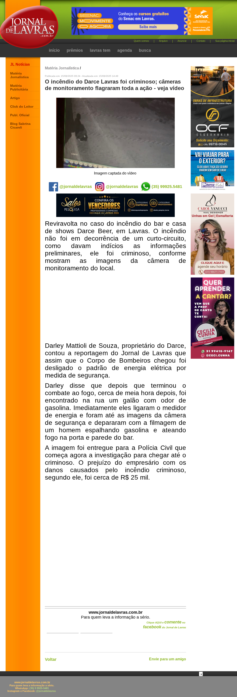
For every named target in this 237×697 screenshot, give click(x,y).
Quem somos (141, 40)
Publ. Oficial (19, 115)
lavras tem (100, 50)
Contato (200, 40)
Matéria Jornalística (19, 75)
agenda (124, 50)
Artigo (15, 98)
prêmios (75, 50)
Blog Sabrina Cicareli (20, 125)
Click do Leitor (21, 106)
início (54, 50)
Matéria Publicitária (19, 87)
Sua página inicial (224, 40)
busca (145, 50)
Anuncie (182, 40)
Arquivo (163, 40)
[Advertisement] (115, 307)
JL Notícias (20, 64)
